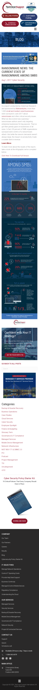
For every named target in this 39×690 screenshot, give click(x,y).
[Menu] (19, 681)
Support (4, 639)
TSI (3, 463)
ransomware (6, 116)
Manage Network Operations (11, 569)
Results (4, 551)
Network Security (7, 625)
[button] (10, 24)
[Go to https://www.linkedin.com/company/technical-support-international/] (3, 658)
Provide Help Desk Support (11, 577)
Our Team (5, 538)
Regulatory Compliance (10, 590)
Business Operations (9, 412)
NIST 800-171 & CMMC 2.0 (12, 450)
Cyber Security (7, 422)
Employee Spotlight (9, 425)
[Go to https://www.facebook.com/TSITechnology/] (6, 658)
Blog (3, 555)
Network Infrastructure (10, 446)
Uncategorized (7, 467)
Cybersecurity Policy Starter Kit (12, 559)
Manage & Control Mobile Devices (13, 586)
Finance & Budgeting (9, 429)
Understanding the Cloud (10, 594)
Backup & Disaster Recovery (12, 408)
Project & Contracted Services (12, 629)
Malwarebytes (21, 109)
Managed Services (9, 439)
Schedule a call (7, 646)
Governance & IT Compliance (13, 436)
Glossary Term (7, 432)
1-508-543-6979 (11, 654)
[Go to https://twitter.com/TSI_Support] (10, 658)
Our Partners (6, 542)
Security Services (7, 608)
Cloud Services (7, 419)
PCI (3, 453)
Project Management (10, 460)
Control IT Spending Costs (11, 573)
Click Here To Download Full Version (15, 156)
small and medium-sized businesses (20, 111)
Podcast (5, 456)
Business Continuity (8, 582)
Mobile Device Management (12, 443)
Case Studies (7, 415)
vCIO (3, 470)
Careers (4, 547)
